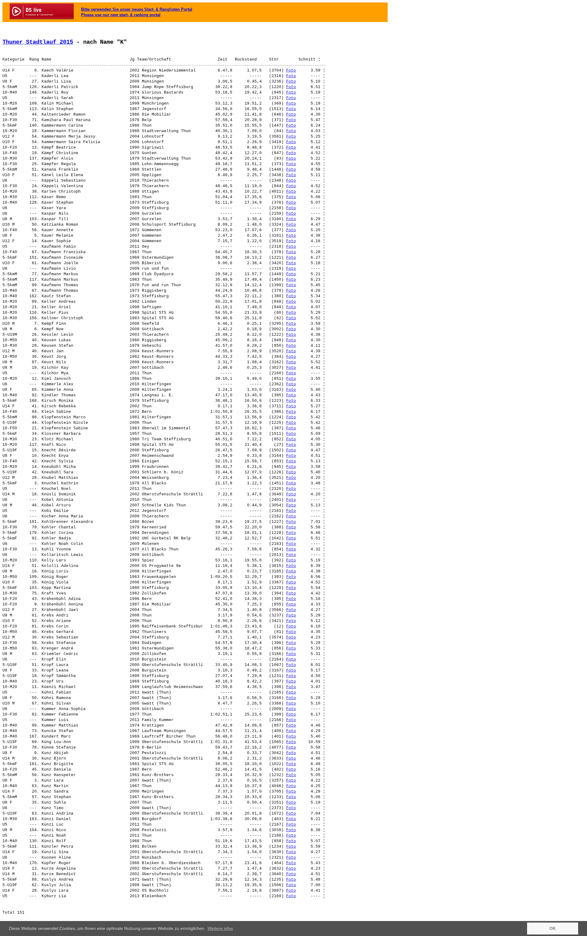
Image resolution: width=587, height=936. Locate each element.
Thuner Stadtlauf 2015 (37, 42)
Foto (291, 70)
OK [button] (552, 928)
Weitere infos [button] (220, 928)
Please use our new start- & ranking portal (121, 15)
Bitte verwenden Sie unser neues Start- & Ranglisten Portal (136, 9)
